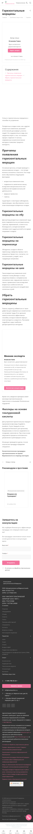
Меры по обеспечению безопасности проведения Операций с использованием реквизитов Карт (16, 766)
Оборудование (6, 611)
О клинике (5, 605)
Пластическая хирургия (9, 666)
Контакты (5, 627)
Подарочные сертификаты (9, 650)
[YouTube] (13, 705)
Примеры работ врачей (9, 622)
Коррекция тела (6, 663)
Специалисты (6, 625)
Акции (4, 642)
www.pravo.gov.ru (26, 732)
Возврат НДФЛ (6, 647)
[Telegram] (8, 705)
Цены (3, 639)
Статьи (4, 619)
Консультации (6, 669)
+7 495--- (6, 722)
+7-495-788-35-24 (11, 681)
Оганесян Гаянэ (15, 41)
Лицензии (5, 609)
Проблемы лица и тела (8, 674)
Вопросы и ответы (7, 630)
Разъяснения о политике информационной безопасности (14, 753)
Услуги (4, 657)
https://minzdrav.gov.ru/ (21, 737)
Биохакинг (5, 671)
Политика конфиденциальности (11, 816)
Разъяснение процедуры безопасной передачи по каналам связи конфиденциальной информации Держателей (15, 760)
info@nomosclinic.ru (11, 690)
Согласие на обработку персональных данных (15, 744)
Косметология (6, 661)
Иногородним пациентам (9, 633)
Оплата (4, 644)
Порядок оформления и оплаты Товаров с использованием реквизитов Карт (14, 748)
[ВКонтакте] (4, 705)
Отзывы (4, 614)
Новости (4, 617)
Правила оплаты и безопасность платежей (14, 779)
